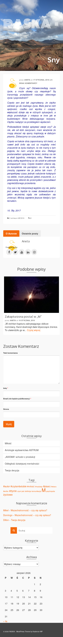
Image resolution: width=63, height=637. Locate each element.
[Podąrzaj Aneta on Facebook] (9, 252)
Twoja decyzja (12, 470)
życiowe (8, 494)
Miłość (8, 443)
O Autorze (11, 233)
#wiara (53, 486)
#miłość (31, 486)
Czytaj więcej (33, 330)
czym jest (20, 491)
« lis (5, 621)
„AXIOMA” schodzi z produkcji (20, 456)
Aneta (27, 80)
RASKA (23, 24)
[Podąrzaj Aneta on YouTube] (22, 252)
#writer (6, 491)
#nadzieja (38, 486)
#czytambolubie (18, 486)
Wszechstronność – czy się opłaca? (29, 510)
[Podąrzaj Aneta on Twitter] (15, 252)
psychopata (50, 491)
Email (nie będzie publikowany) (17, 398)
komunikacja (36, 491)
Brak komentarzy (28, 83)
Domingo (7, 515)
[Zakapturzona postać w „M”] (31, 294)
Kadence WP (38, 631)
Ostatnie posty (30, 233)
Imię (5, 388)
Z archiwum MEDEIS (16, 218)
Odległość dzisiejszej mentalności (22, 463)
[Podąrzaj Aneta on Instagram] (34, 252)
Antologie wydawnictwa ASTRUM (22, 450)
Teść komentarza (10, 353)
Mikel (6, 510)
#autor (6, 486)
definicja (28, 491)
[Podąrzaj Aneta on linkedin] (28, 252)
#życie (13, 491)
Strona (6, 409)
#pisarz (47, 486)
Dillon (6, 520)
